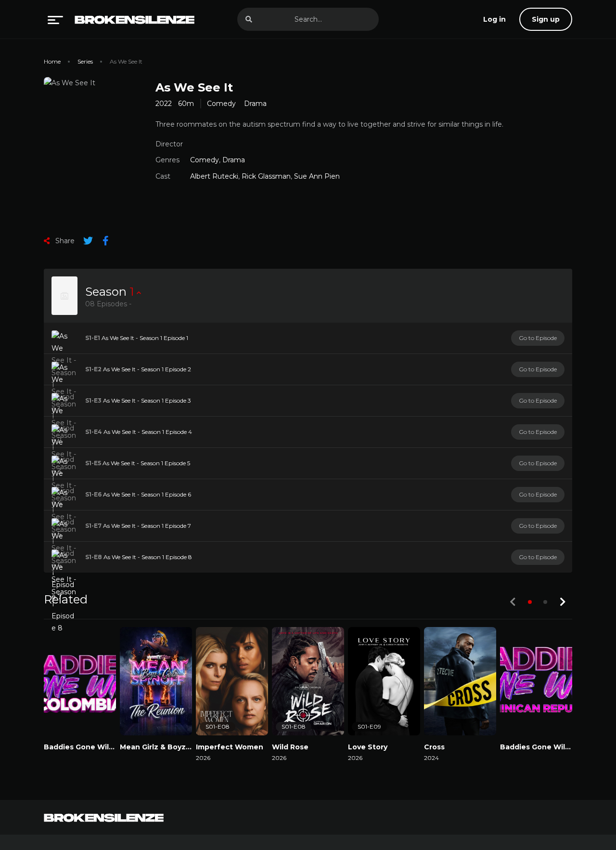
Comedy (221, 103)
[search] (248, 19)
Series (85, 61)
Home (52, 61)
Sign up (546, 19)
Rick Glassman (266, 176)
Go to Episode (538, 337)
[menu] (55, 19)
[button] (530, 602)
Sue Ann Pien (317, 176)
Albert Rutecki (214, 176)
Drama (255, 103)
